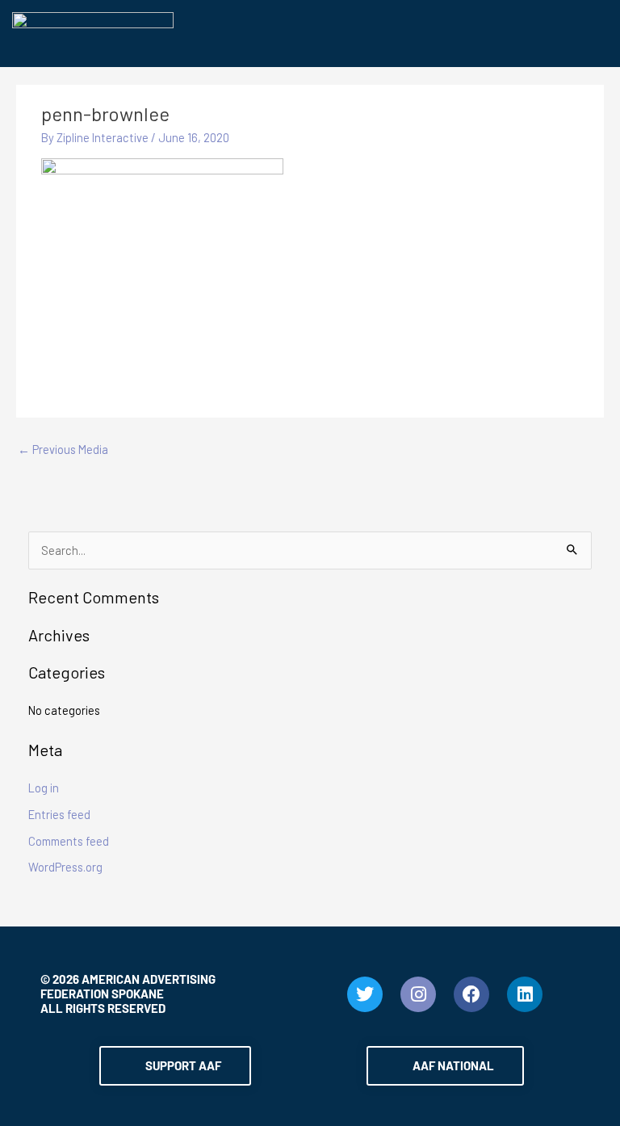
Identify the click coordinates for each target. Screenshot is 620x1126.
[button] (391, 35)
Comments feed (68, 841)
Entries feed (59, 814)
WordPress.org (65, 866)
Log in (43, 787)
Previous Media (63, 449)
